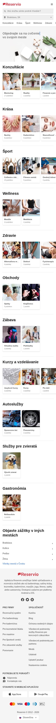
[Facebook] (22, 598)
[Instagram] (32, 598)
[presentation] (51, 4)
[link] (7, 23)
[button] (10, 677)
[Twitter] (27, 598)
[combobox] (28, 17)
